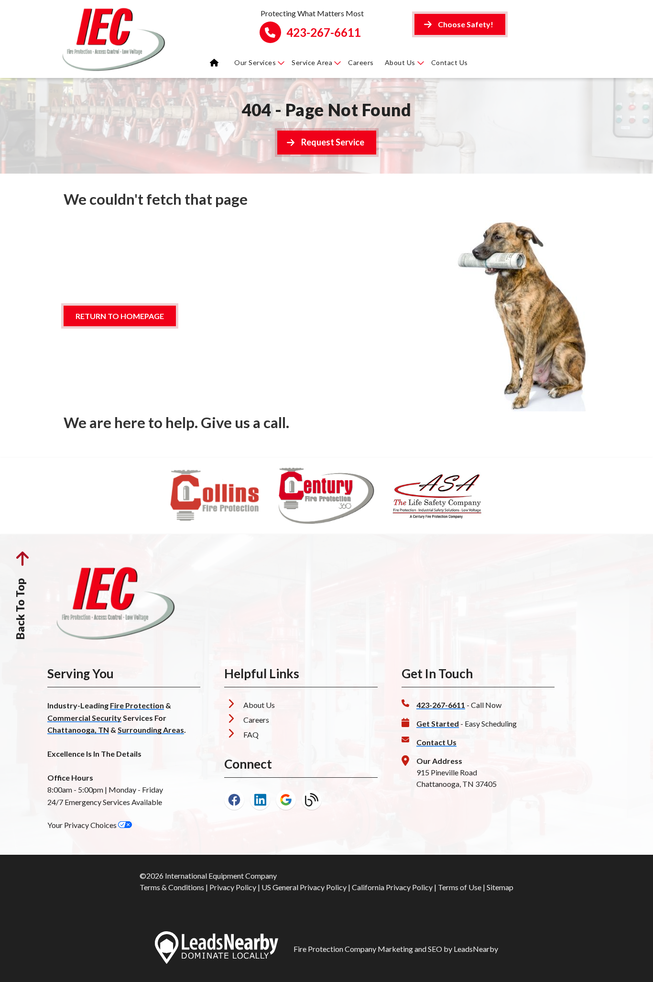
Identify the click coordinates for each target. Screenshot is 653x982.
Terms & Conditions (172, 887)
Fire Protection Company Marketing (353, 948)
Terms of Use (459, 887)
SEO (435, 948)
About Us (400, 62)
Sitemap (500, 887)
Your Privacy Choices (82, 824)
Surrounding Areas (151, 729)
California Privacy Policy (392, 887)
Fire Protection (137, 705)
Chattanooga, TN (78, 729)
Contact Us (449, 62)
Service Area (312, 62)
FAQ (251, 734)
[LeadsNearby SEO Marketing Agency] (216, 949)
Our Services (255, 62)
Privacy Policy (232, 887)
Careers (361, 62)
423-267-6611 (323, 32)
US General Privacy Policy (304, 887)
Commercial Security (84, 717)
